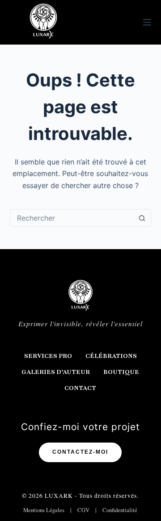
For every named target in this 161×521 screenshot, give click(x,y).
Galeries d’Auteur (55, 372)
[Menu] (147, 22)
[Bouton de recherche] (142, 218)
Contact (80, 388)
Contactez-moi (80, 452)
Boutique (121, 372)
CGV (83, 510)
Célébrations (111, 356)
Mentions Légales (43, 510)
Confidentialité (119, 510)
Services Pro (48, 356)
